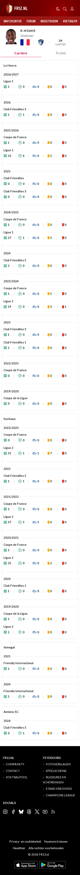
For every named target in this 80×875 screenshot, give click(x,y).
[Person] (72, 8)
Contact (13, 770)
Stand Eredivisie (59, 788)
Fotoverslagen (58, 764)
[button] (65, 8)
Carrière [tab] (20, 53)
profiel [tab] (61, 53)
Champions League (60, 795)
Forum (31, 21)
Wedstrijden (49, 21)
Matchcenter (13, 21)
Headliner (19, 848)
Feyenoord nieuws (56, 841)
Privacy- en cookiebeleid (25, 841)
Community (15, 764)
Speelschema (56, 770)
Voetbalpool (16, 777)
